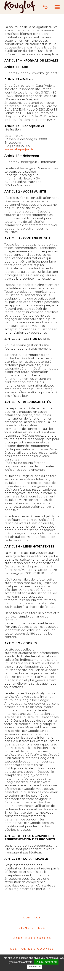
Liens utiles (32, 928)
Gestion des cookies (32, 948)
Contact (32, 917)
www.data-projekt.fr (18, 149)
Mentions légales (32, 938)
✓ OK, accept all (46, 961)
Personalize (34, 966)
